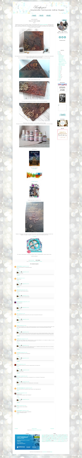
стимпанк (41, 261)
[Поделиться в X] (37, 260)
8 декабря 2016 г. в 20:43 (25, 266)
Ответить (18, 268)
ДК (55, 434)
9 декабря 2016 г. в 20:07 (24, 352)
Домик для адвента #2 (62, 64)
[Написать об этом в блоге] (36, 260)
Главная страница (34, 428)
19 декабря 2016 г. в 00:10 (22, 405)
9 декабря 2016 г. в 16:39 (25, 319)
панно (50, 439)
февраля (60, 76)
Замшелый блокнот (61, 56)
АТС (52, 434)
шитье (62, 441)
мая (59, 73)
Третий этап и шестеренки (43, 24)
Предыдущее (52, 428)
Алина (18, 364)
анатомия (55, 435)
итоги (45, 437)
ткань (42, 441)
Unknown (18, 325)
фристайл (49, 441)
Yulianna (18, 405)
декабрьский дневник (51, 436)
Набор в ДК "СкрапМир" (62, 65)
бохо (66, 435)
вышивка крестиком (44, 436)
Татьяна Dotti (18, 352)
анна (17, 313)
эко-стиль (65, 441)
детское (58, 436)
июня (59, 72)
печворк (60, 439)
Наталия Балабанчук (20, 301)
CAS (45, 434)
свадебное (43, 440)
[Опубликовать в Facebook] (38, 260)
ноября (60, 66)
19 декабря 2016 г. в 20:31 (25, 399)
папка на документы (55, 439)
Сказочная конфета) (61, 55)
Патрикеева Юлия (19, 410)
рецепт (66, 439)
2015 (58, 79)
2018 (58, 51)
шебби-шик (59, 441)
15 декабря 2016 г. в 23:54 (25, 381)
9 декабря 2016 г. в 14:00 (21, 313)
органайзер (43, 439)
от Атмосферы (34, 168)
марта (59, 75)
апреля (60, 74)
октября (60, 67)
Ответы (19, 270)
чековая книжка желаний (54, 441)
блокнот (63, 435)
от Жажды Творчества (34, 181)
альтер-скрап (30, 261)
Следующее (16, 428)
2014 (58, 80)
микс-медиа (33, 261)
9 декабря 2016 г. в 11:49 (26, 301)
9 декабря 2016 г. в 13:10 (25, 283)
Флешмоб (65, 434)
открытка (47, 439)
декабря (60, 54)
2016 (58, 53)
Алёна (20, 283)
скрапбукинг (36, 261)
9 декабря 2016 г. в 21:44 (25, 345)
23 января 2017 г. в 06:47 (25, 410)
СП (61, 434)
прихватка (63, 439)
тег (66, 440)
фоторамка (46, 441)
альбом (47, 435)
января (60, 77)
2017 (58, 52)
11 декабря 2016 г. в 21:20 (22, 364)
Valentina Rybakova (19, 266)
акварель (43, 435)
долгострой (62, 436)
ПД (59, 434)
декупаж (55, 436)
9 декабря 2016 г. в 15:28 (23, 325)
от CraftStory (34, 236)
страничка (62, 440)
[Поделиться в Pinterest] (39, 260)
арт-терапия (59, 435)
